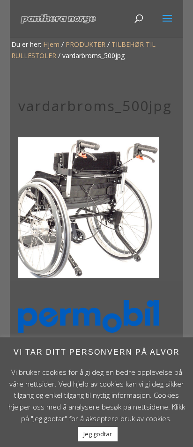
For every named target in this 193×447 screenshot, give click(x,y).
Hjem (51, 44)
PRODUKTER (85, 44)
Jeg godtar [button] (97, 434)
